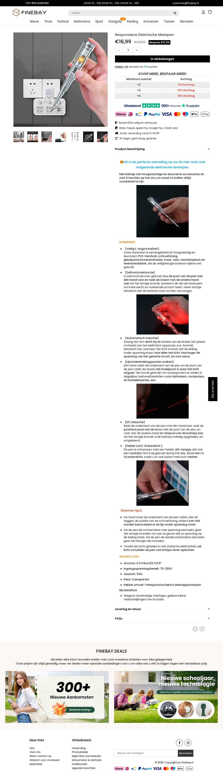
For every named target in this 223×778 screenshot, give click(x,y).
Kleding (132, 21)
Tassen (169, 21)
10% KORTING (213, 389)
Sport (99, 21)
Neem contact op (40, 756)
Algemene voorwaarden (86, 756)
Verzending (79, 748)
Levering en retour (128, 609)
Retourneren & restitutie (86, 760)
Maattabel (36, 764)
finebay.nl (187, 762)
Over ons (35, 752)
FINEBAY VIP (121, 67)
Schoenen (151, 21)
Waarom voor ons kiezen (45, 760)
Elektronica (82, 21)
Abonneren (185, 753)
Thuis (48, 21)
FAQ (32, 748)
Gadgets (115, 21)
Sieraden (186, 21)
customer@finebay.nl (186, 3)
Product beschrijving (130, 149)
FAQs (118, 619)
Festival (63, 21)
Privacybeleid (80, 752)
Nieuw (34, 21)
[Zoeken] (175, 13)
